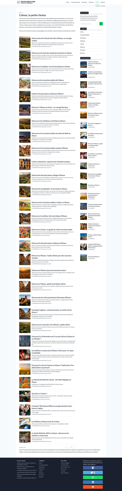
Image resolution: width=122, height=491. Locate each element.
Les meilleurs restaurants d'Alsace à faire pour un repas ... (95, 93)
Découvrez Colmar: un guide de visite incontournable (52, 230)
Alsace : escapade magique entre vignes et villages (26, 475)
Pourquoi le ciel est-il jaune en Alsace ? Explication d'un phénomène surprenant (53, 366)
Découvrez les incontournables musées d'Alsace (50, 148)
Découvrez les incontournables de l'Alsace (48, 80)
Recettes (103, 5)
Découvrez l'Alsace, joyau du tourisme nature (49, 270)
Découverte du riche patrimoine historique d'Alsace (51, 297)
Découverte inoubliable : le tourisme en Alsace (49, 189)
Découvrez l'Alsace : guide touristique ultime (49, 284)
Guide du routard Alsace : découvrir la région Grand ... (95, 73)
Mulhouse (91, 2)
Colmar (97, 2)
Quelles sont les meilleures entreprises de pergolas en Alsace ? (26, 463)
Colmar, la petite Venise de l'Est (94, 235)
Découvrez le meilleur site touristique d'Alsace (49, 216)
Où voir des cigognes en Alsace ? (94, 124)
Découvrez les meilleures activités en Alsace (48, 121)
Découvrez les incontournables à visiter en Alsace (50, 202)
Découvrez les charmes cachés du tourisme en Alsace (52, 53)
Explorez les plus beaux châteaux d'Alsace (48, 94)
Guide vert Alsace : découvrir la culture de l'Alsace (94, 63)
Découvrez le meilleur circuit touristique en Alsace (51, 67)
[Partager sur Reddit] (93, 487)
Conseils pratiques (75, 2)
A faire (67, 2)
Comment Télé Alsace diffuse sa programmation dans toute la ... (95, 245)
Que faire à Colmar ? (39, 394)
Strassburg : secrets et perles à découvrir (26, 478)
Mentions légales (65, 463)
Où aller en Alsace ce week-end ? (94, 164)
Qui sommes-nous (65, 467)
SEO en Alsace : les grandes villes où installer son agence (25, 467)
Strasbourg (84, 2)
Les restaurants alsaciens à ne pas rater (26, 472)
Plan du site (64, 469)
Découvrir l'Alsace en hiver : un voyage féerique (50, 107)
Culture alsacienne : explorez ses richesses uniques (51, 162)
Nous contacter (64, 472)
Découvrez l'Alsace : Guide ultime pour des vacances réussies (51, 257)
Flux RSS (63, 471)
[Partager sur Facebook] (93, 468)
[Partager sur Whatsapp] (93, 477)
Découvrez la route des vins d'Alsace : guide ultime (51, 325)
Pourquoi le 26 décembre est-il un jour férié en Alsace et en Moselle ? (53, 337)
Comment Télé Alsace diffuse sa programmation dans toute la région (52, 407)
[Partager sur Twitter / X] (93, 472)
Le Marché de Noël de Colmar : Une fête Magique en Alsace (51, 381)
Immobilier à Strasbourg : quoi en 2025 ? (26, 470)
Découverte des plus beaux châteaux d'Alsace (49, 243)
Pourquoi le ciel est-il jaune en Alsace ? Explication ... (94, 195)
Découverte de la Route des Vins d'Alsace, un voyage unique (52, 39)
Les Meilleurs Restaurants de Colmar (46, 422)
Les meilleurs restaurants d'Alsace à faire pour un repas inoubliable (53, 352)
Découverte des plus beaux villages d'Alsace (48, 175)
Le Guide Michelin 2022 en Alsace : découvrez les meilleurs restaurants (50, 434)
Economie (98, 5)
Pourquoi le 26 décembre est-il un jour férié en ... (95, 205)
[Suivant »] (74, 447)
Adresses (103, 2)
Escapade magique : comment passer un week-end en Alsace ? (52, 311)
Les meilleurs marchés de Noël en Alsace (95, 154)
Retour (21, 12)
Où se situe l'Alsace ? (94, 256)
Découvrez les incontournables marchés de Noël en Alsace (51, 134)
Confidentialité (64, 465)
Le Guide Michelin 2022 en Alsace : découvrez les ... (95, 83)
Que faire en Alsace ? (94, 185)
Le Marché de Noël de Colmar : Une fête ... (94, 104)
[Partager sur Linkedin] (93, 482)
